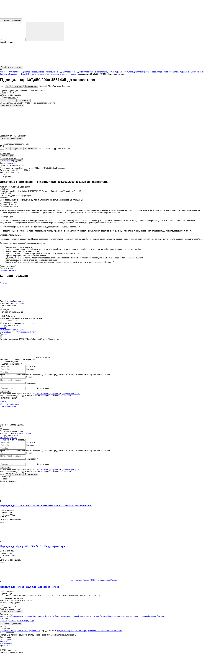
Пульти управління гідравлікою (176, 72)
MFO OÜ (4, 283)
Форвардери (38, 616)
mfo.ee (3, 328)
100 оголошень (17, 303)
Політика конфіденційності (28, 631)
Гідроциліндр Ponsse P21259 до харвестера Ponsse (29, 587)
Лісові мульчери (62, 616)
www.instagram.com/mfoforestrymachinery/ (18, 332)
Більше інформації (8, 438)
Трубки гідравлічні (116, 72)
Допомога (12, 621)
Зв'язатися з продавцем (11, 138)
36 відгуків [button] (4, 310)
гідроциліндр (9, 163)
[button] (103, 54)
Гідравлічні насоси (67, 72)
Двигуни (3, 74)
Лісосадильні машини (147, 616)
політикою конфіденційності (47, 394)
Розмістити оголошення (11, 612)
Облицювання (14, 74)
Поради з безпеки (8, 270)
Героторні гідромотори (152, 72)
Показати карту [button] (43, 357)
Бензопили (162, 616)
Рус (5, 626)
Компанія (30, 369)
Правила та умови (8, 631)
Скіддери (104, 616)
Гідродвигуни (82, 72)
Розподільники (52, 72)
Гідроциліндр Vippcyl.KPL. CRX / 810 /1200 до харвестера (32, 546)
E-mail (29, 377)
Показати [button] (17, 323)
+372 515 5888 (27, 323)
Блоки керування (67, 74)
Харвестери (5, 616)
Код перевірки (43, 388)
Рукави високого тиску (98, 72)
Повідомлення (31, 383)
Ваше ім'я (30, 366)
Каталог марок (81, 631)
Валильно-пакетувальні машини (122, 616)
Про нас (3, 621)
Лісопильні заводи (77, 616)
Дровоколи (49, 616)
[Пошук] (45, 31)
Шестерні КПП (197, 72)
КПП (28, 74)
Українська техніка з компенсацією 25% (105, 631)
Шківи (23, 74)
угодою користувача (71, 394)
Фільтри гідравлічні (133, 72)
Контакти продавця (25, 621)
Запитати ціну (7, 156)
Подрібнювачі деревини (22, 616)
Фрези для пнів (93, 616)
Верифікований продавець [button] (12, 301)
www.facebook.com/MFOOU (12, 330)
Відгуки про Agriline (65, 631)
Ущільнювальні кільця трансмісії (45, 74)
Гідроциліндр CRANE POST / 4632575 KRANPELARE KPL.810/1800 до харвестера (46, 505)
